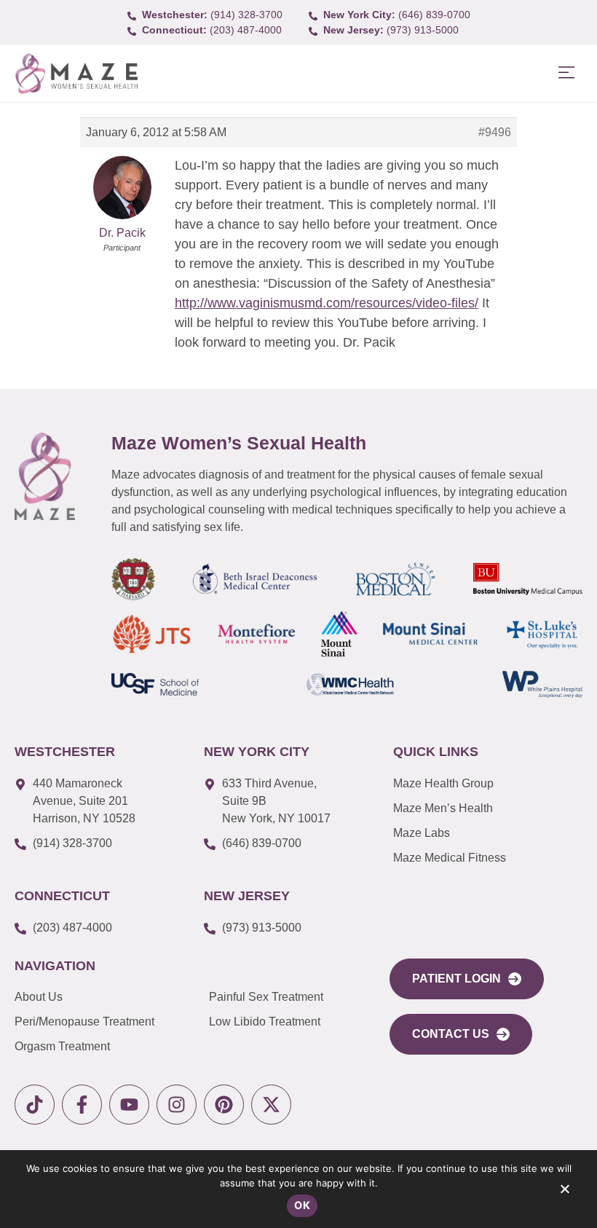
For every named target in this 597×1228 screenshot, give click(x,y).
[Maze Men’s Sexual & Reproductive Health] (45, 476)
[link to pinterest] (224, 1105)
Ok (302, 1205)
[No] (564, 1192)
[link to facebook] (82, 1105)
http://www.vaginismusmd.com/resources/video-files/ (326, 303)
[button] (566, 73)
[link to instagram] (177, 1105)
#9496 (494, 132)
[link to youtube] (129, 1105)
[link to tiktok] (35, 1105)
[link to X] (271, 1105)
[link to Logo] (76, 74)
